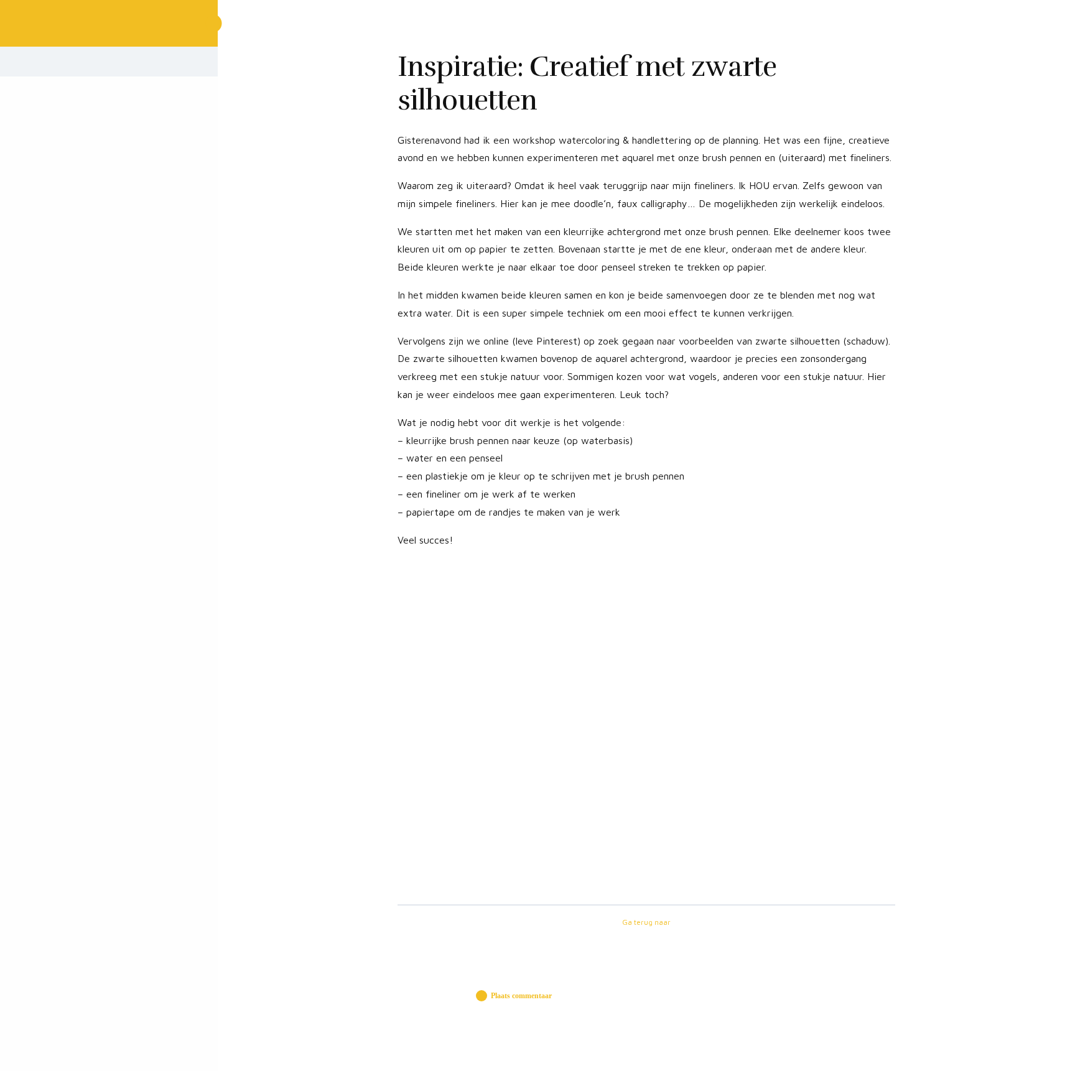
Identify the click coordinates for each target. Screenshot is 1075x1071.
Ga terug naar (646, 922)
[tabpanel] (646, 509)
